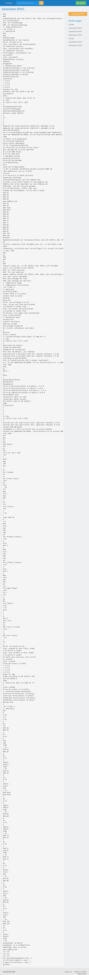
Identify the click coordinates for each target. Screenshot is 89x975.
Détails (71, 25)
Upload (82, 3)
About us (68, 972)
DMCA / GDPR (80, 972)
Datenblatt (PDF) (75, 28)
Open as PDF (78, 14)
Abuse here (82, 974)
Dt (9, 3)
